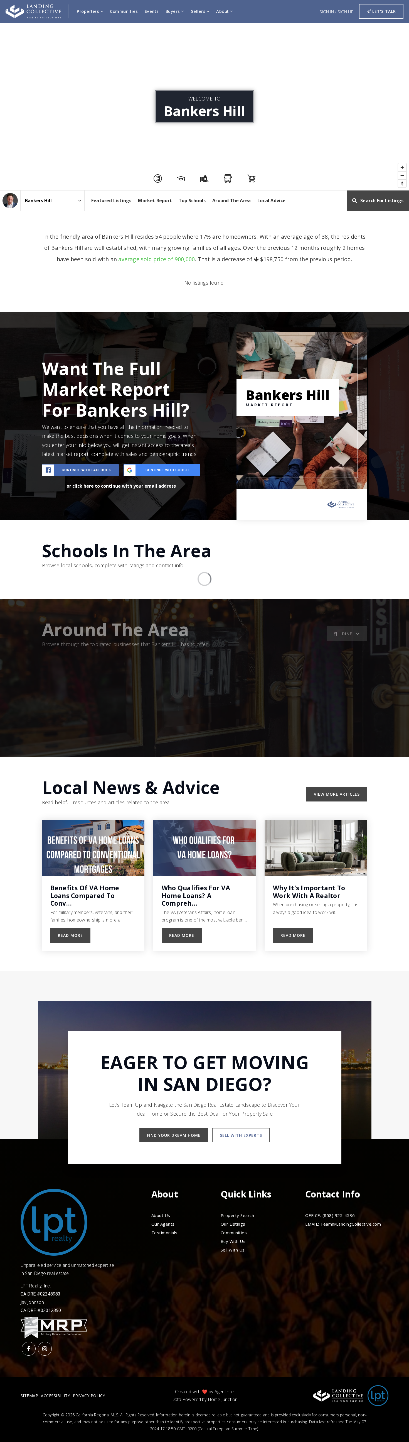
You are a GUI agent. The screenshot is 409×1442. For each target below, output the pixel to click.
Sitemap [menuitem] (29, 1395)
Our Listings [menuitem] (233, 1224)
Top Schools (192, 200)
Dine (347, 633)
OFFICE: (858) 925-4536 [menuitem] (330, 1215)
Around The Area (231, 200)
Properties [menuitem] (88, 11)
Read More (70, 935)
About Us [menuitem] (160, 1215)
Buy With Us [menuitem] (233, 1241)
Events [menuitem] (152, 11)
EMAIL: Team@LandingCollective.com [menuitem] (343, 1224)
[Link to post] (93, 848)
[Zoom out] (402, 175)
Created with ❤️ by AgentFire (204, 1392)
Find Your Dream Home (174, 1135)
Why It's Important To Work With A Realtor (309, 891)
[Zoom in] (402, 167)
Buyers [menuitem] (173, 11)
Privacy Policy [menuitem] (89, 1395)
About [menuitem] (223, 11)
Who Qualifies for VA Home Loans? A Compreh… (196, 895)
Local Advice (271, 200)
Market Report (155, 200)
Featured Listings (111, 200)
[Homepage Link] (33, 11)
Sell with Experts (241, 1135)
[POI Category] (157, 178)
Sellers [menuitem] (199, 11)
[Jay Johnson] (10, 200)
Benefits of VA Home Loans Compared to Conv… (84, 895)
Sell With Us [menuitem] (233, 1250)
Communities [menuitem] (124, 11)
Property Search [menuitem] (237, 1215)
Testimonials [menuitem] (164, 1232)
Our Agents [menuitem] (163, 1224)
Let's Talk (383, 11)
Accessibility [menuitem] (55, 1395)
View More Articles (337, 794)
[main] (204, 497)
